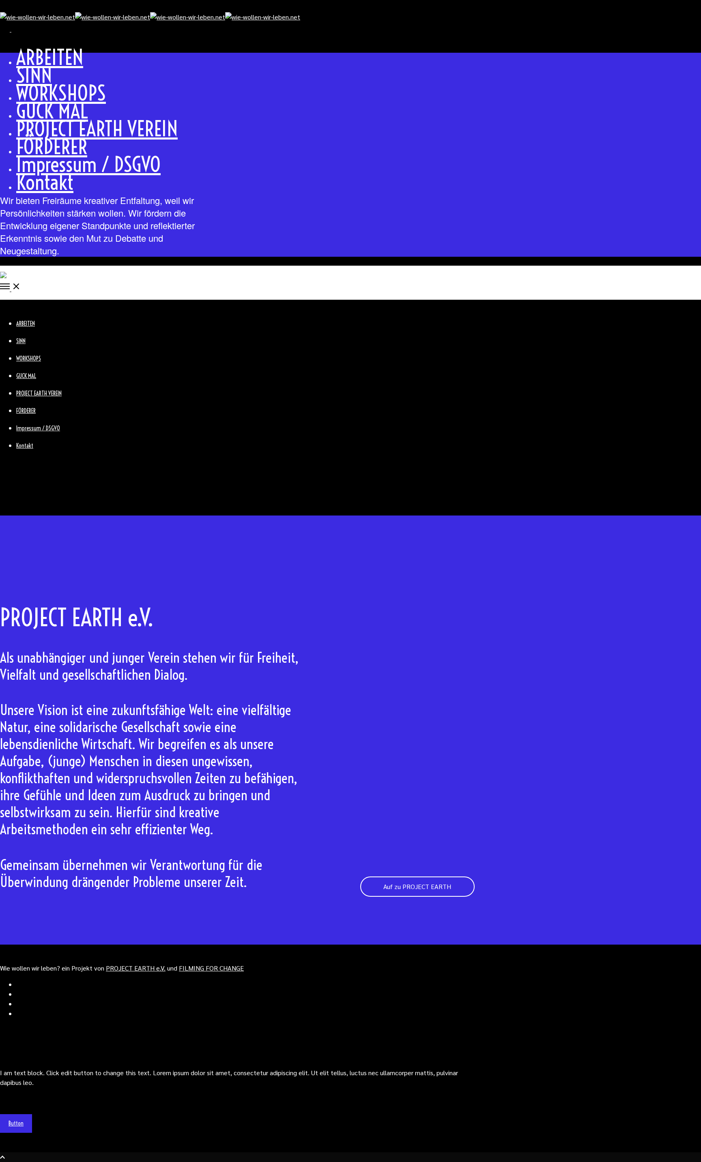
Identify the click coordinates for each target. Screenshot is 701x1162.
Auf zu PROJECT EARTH (417, 886)
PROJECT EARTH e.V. (136, 968)
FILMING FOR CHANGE (211, 968)
